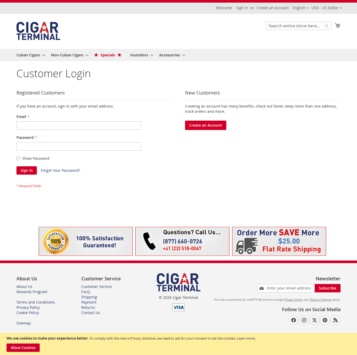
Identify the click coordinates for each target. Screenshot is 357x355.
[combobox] (298, 26)
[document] (179, 344)
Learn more (246, 338)
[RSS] (335, 320)
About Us (24, 286)
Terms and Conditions (35, 302)
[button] (327, 8)
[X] (314, 320)
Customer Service (96, 286)
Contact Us (90, 312)
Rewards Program (32, 291)
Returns (88, 307)
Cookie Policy (27, 312)
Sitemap (23, 323)
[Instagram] (304, 320)
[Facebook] (293, 320)
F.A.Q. (86, 291)
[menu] (178, 55)
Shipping (89, 296)
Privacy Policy (28, 307)
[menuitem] (29, 55)
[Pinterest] (325, 320)
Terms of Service (320, 299)
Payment (88, 302)
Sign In (242, 7)
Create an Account (273, 7)
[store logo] (38, 31)
